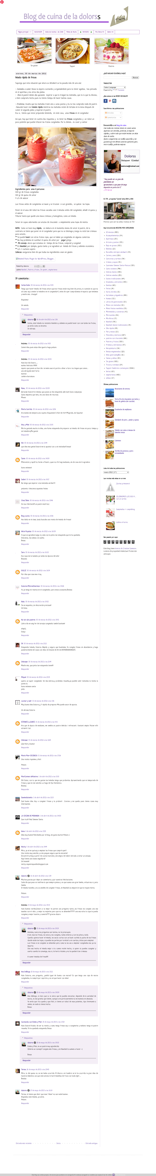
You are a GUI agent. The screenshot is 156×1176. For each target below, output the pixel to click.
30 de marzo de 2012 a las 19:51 (47, 620)
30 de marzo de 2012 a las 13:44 (35, 443)
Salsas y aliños (111, 358)
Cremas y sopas (112, 262)
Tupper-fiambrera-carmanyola (117, 368)
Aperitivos (110, 239)
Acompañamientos (112, 236)
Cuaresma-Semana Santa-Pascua (118, 266)
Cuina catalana (111, 269)
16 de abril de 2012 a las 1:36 (47, 320)
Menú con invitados (113, 305)
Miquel (23, 677)
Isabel (23, 480)
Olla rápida (110, 328)
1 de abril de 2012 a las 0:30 (49, 777)
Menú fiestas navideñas (115, 309)
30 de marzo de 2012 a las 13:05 (41, 425)
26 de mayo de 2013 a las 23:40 (38, 1070)
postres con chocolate (114, 338)
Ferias (108, 289)
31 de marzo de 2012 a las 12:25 (39, 740)
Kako (23, 602)
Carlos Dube (25, 285)
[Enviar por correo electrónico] (35, 266)
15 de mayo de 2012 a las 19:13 (39, 905)
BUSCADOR (38, 32)
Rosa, (23, 388)
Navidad (24, 270)
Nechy (23, 847)
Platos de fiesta (71, 32)
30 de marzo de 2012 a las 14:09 (37, 459)
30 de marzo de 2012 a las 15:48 (41, 501)
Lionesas (118, 441)
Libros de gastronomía (114, 302)
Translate (121, 90)
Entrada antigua (91, 1143)
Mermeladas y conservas (115, 312)
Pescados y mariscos (113, 335)
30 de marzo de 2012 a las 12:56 (44, 409)
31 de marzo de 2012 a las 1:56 (43, 701)
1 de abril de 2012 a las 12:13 (43, 798)
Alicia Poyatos (26, 532)
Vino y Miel (25, 425)
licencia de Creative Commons (125, 549)
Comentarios (111, 118)
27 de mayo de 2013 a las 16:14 (41, 1091)
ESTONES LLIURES (28, 722)
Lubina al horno (122, 522)
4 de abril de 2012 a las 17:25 (35, 831)
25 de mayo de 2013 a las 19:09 (48, 993)
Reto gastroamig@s (113, 355)
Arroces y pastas (112, 242)
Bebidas (109, 249)
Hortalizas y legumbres (114, 295)
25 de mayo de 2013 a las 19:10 (48, 1043)
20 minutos (110, 232)
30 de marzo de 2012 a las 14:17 (37, 480)
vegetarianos (53, 270)
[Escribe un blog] (38, 266)
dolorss (30, 320)
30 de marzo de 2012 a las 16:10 (37, 552)
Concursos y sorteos (113, 259)
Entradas (110, 113)
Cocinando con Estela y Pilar (31, 1022)
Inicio (59, 1143)
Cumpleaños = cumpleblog (125, 509)
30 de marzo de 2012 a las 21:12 (35, 644)
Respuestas (28, 315)
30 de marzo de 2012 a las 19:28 (52, 586)
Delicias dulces (111, 272)
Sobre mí (110, 32)
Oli (22, 644)
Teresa (23, 1070)
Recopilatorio (111, 348)
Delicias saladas (112, 275)
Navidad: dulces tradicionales (117, 325)
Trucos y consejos (112, 365)
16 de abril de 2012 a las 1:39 (40, 876)
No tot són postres (28, 620)
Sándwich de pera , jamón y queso (127, 420)
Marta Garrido (26, 409)
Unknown (24, 662)
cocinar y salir (26, 701)
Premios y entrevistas (114, 345)
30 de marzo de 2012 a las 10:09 (38, 388)
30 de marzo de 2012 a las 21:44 (39, 662)
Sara (23, 552)
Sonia (23, 459)
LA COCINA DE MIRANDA (30, 816)
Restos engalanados (113, 352)
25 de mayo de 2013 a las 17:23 (53, 1022)
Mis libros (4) (99, 32)
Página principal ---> (24, 32)
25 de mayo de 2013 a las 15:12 (42, 972)
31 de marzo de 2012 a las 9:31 (47, 722)
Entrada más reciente (23, 1143)
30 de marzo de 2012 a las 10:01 (40, 359)
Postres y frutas (34, 270)
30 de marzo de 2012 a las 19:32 (37, 602)
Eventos (109, 285)
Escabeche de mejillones (123, 410)
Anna (23, 831)
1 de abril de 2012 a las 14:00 (50, 816)
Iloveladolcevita (26, 798)
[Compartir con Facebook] (44, 266)
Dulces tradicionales (113, 279)
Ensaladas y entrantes (114, 282)
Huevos (108, 299)
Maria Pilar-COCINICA (29, 756)
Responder (25, 309)
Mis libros (110, 319)
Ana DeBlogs (25, 972)
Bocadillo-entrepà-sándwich (116, 252)
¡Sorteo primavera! (123, 484)
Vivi (22, 443)
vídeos (108, 378)
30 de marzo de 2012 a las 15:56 (41, 516)
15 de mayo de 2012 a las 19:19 (48, 929)
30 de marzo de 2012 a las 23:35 (38, 677)
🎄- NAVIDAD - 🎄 (86, 32)
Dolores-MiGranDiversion (30, 586)
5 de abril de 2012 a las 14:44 (37, 847)
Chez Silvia (25, 501)
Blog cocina (25, 516)
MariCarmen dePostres (29, 777)
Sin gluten (44, 270)
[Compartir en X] (41, 266)
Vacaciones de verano (122, 389)
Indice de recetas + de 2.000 (54, 32)
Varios (108, 372)
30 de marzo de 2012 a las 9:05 (42, 285)
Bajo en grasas (111, 246)
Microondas (110, 315)
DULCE (23, 571)
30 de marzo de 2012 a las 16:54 (38, 571)
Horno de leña (111, 292)
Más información (120, 1175)
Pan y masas (110, 332)
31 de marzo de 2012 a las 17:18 (49, 756)
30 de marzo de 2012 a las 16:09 (44, 532)
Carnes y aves (111, 256)
